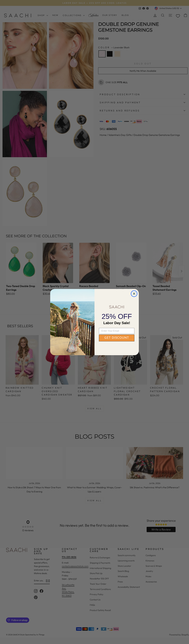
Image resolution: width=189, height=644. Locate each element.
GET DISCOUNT (116, 337)
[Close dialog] (134, 293)
